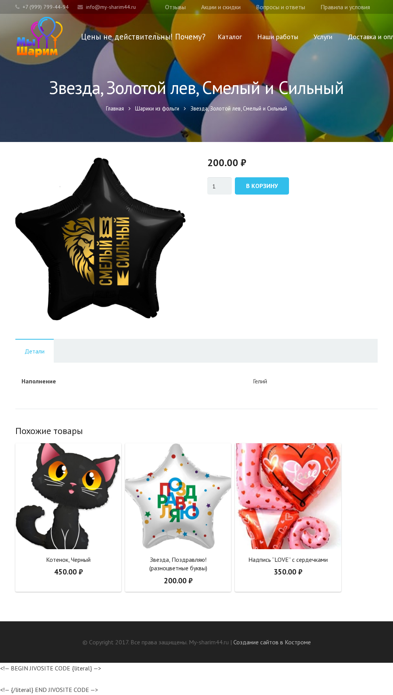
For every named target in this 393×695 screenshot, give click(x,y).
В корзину (262, 186)
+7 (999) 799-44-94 (46, 6)
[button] (173, 170)
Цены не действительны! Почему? (143, 36)
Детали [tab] (35, 351)
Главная (115, 108)
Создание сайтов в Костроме (272, 642)
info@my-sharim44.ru (111, 6)
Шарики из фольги (157, 108)
